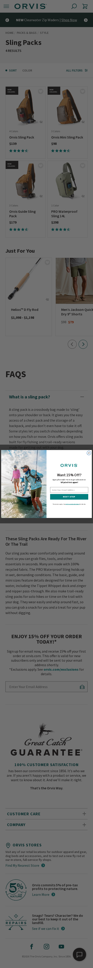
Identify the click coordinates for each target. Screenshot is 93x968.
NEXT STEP (69, 496)
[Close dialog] (89, 453)
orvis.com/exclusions (72, 504)
